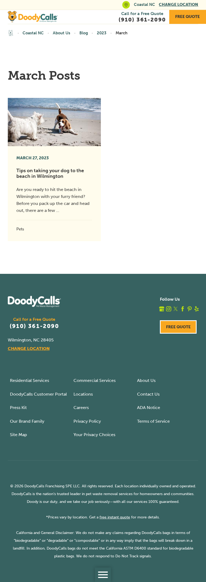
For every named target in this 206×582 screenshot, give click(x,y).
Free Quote (187, 16)
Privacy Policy (87, 421)
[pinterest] (189, 309)
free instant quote (115, 517)
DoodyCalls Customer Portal (38, 394)
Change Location (178, 4)
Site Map (18, 434)
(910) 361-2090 (34, 326)
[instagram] (168, 309)
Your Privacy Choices (94, 434)
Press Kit (18, 407)
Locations (83, 394)
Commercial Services (94, 380)
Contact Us (148, 394)
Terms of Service (153, 421)
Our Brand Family (27, 421)
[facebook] (182, 309)
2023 (101, 33)
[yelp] (196, 309)
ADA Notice (148, 407)
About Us (61, 33)
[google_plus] (161, 309)
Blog (83, 33)
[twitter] (175, 309)
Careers (81, 407)
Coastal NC (33, 33)
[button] (103, 575)
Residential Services (29, 380)
